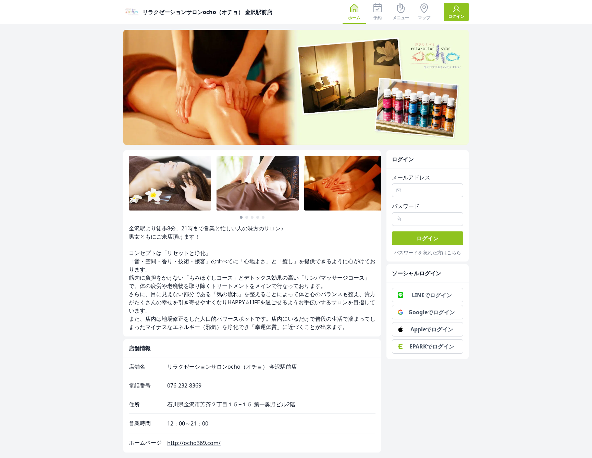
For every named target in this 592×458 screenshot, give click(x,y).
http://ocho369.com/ (194, 443)
